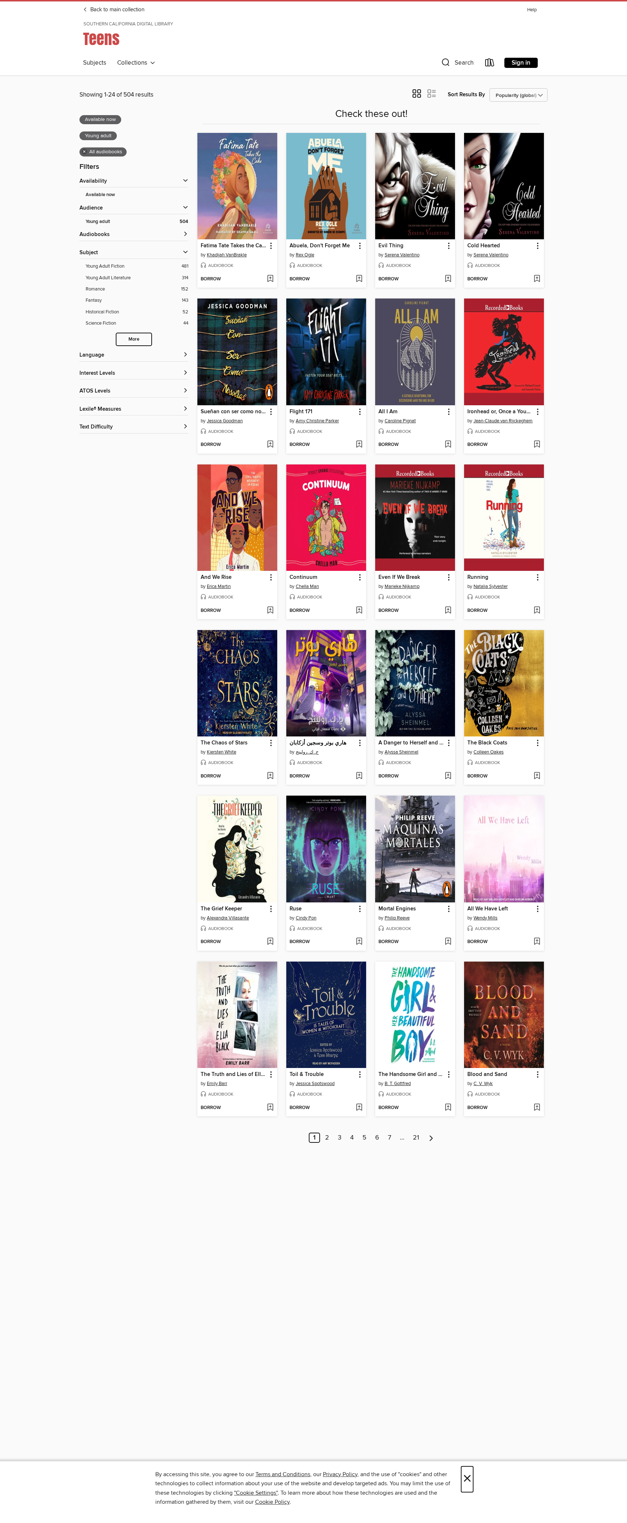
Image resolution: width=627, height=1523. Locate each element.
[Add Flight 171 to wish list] (359, 445)
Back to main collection (116, 10)
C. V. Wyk (483, 1084)
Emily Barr (217, 1084)
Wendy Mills (485, 918)
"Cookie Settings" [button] (256, 1492)
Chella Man (307, 586)
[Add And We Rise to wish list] (270, 611)
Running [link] (477, 577)
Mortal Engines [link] (397, 909)
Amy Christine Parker (317, 421)
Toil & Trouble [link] (307, 1074)
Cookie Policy (272, 1502)
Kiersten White (221, 752)
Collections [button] (133, 63)
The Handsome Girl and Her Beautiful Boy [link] (411, 1074)
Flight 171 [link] (301, 412)
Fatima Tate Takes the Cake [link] (234, 246)
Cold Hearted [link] (483, 246)
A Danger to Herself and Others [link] (411, 743)
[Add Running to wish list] (536, 611)
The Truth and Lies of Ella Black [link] (234, 1074)
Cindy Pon (306, 918)
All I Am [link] (387, 412)
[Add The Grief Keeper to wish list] (270, 942)
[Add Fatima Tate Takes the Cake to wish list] (270, 279)
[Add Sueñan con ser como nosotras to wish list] (270, 445)
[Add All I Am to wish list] (447, 445)
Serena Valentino (402, 255)
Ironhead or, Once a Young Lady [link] (500, 412)
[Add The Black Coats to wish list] (536, 776)
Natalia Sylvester (491, 586)
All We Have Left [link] (487, 909)
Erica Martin (219, 586)
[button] (457, 64)
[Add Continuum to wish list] (359, 611)
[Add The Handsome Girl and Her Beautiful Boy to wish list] (447, 1108)
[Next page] (431, 1137)
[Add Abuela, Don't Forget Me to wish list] (359, 279)
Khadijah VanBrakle (227, 255)
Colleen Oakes (489, 752)
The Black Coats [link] (487, 743)
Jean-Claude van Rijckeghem (503, 421)
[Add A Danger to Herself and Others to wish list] (447, 776)
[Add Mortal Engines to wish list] (447, 942)
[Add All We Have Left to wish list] (536, 942)
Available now (100, 195)
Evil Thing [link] (390, 246)
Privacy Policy (340, 1474)
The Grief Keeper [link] (221, 909)
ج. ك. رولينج (307, 752)
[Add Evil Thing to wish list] (447, 279)
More (133, 339)
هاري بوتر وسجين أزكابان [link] (318, 743)
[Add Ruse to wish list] (359, 942)
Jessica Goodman (225, 421)
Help (532, 10)
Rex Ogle (305, 255)
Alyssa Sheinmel (401, 752)
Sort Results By (466, 94)
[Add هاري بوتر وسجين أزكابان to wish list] (359, 776)
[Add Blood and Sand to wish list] (536, 1108)
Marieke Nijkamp (402, 586)
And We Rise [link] (216, 577)
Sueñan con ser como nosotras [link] (234, 412)
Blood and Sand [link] (487, 1074)
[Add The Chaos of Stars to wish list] (270, 776)
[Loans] (490, 64)
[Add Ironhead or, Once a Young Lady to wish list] (536, 445)
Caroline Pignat (400, 421)
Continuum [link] (303, 577)
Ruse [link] (296, 909)
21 (416, 1138)
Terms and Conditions (282, 1474)
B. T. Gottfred (398, 1084)
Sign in (521, 63)
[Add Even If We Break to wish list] (447, 611)
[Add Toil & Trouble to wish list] (359, 1108)
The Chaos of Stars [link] (224, 743)
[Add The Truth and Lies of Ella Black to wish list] (270, 1108)
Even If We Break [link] (399, 577)
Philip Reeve (397, 918)
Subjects (94, 63)
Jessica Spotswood (315, 1084)
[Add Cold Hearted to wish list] (536, 279)
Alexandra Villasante (228, 918)
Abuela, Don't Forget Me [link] (320, 246)
